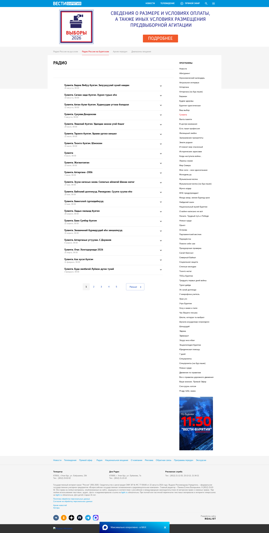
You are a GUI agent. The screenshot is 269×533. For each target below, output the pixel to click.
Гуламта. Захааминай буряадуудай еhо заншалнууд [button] (113, 231)
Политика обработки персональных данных (71, 499)
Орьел (182, 225)
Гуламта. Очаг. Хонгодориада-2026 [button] (113, 251)
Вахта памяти (185, 119)
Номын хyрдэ (185, 220)
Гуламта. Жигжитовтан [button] (113, 164)
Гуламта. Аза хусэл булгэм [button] (113, 260)
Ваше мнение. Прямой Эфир (192, 382)
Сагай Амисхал (186, 253)
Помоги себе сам (187, 243)
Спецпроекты (185, 359)
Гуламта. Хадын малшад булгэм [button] (113, 212)
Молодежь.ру (185, 174)
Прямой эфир (190, 3)
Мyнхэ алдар (185, 188)
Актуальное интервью (189, 82)
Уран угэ (183, 299)
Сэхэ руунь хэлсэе (187, 386)
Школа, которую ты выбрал (191, 317)
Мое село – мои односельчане (193, 170)
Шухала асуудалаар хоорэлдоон (194, 322)
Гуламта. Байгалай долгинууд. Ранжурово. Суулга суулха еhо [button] (113, 193)
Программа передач (183, 460)
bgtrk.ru (124, 492)
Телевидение (167, 3)
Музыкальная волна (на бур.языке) (195, 184)
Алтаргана (184, 87)
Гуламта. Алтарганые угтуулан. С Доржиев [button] (113, 241)
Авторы (56, 508)
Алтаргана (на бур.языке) (191, 92)
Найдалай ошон (186, 202)
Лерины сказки (186, 161)
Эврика (182, 331)
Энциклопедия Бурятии (190, 345)
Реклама (149, 460)
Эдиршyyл (184, 336)
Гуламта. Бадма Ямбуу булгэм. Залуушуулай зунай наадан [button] (113, 86)
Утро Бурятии (185, 303)
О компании (136, 460)
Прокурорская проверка (190, 248)
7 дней (182, 354)
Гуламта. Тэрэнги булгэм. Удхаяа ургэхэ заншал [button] (113, 134)
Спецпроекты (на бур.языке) (192, 363)
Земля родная (186, 142)
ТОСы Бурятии (186, 276)
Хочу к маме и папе (188, 308)
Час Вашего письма (188, 313)
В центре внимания (188, 124)
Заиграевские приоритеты (191, 138)
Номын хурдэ (185, 368)
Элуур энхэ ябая (187, 340)
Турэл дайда (185, 285)
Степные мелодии (187, 266)
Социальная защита (188, 262)
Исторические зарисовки (190, 151)
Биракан (183, 96)
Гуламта (183, 115)
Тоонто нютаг (185, 271)
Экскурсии (201, 460)
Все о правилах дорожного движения (196, 377)
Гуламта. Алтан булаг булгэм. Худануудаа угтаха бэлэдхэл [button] (113, 105)
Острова (183, 230)
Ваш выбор (184, 110)
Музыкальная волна (188, 179)
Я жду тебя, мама (187, 391)
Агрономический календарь (192, 78)
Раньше (136, 287)
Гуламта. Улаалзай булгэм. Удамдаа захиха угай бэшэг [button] (113, 125)
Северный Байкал (187, 257)
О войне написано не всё (191, 211)
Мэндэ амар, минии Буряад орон (194, 197)
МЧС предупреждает (189, 193)
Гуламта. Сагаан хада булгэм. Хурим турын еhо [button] (113, 96)
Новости (150, 3)
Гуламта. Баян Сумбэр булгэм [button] (113, 222)
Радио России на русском (65, 51)
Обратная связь (163, 460)
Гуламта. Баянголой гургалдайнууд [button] (113, 202)
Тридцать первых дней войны (193, 280)
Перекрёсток (185, 239)
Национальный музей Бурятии (193, 207)
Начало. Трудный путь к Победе (194, 216)
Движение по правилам (190, 372)
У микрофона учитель (189, 294)
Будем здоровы (186, 101)
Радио (99, 460)
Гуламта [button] (113, 154)
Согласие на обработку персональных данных (72, 501)
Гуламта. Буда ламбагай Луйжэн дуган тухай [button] (113, 270)
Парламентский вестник (190, 234)
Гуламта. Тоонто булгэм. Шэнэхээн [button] (113, 144)
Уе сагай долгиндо (187, 290)
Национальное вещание (116, 460)
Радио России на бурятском (95, 51)
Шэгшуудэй (184, 326)
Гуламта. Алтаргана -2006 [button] (113, 173)
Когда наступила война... (190, 156)
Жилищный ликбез (188, 133)
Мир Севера (185, 165)
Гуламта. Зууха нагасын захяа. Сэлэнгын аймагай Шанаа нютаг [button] (113, 183)
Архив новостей (60, 505)
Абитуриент (184, 73)
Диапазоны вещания (141, 51)
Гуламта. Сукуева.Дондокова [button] (113, 115)
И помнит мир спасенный (191, 147)
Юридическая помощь (189, 349)
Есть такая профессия (189, 128)
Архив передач (120, 51)
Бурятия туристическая (190, 105)
